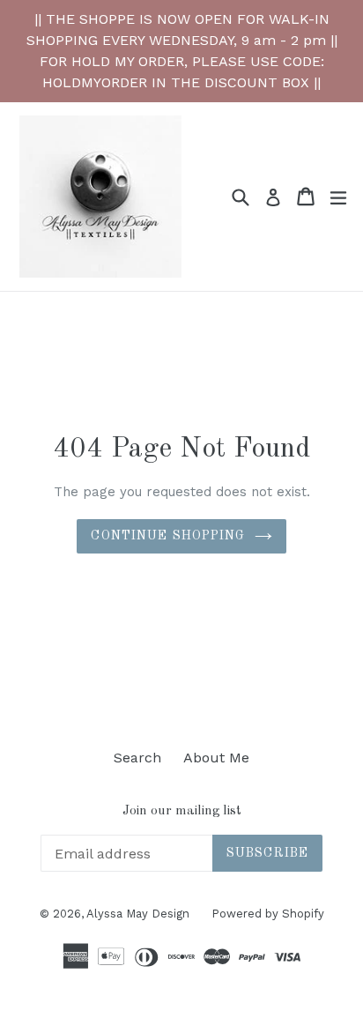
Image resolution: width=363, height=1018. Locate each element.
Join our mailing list (181, 811)
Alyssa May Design (137, 913)
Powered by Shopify (267, 913)
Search (137, 757)
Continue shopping (168, 536)
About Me (216, 757)
